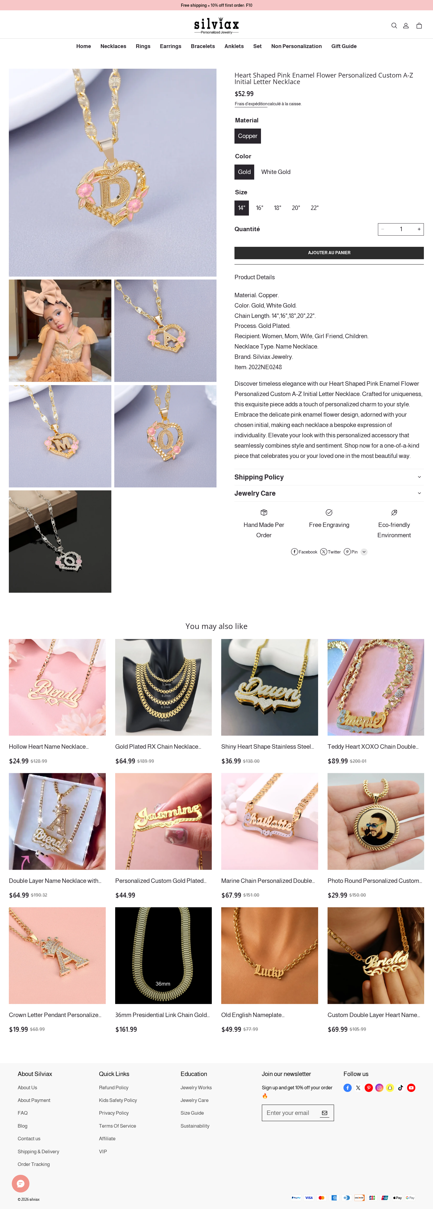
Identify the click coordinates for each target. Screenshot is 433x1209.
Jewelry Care (195, 1100)
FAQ (23, 1113)
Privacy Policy (114, 1113)
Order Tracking (34, 1164)
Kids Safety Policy (118, 1100)
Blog (22, 1126)
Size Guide (192, 1113)
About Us (27, 1087)
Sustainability (195, 1126)
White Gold (275, 171)
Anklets (234, 46)
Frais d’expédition (251, 103)
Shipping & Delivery (38, 1151)
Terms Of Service (117, 1126)
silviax (34, 1199)
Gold (244, 171)
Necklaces (113, 46)
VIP (103, 1151)
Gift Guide (344, 46)
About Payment (34, 1100)
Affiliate (107, 1138)
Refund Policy (113, 1087)
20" (296, 207)
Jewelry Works (196, 1087)
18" (277, 207)
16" (259, 207)
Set (257, 46)
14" (241, 207)
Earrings (170, 46)
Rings (143, 46)
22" (315, 207)
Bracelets (203, 46)
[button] (394, 26)
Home (83, 46)
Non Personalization (296, 46)
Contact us (29, 1138)
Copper (247, 135)
